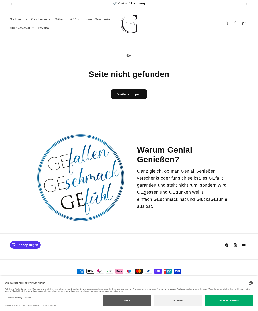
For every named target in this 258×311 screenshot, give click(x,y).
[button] (18, 19)
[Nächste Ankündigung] (246, 4)
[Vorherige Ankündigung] (11, 4)
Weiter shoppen (129, 94)
